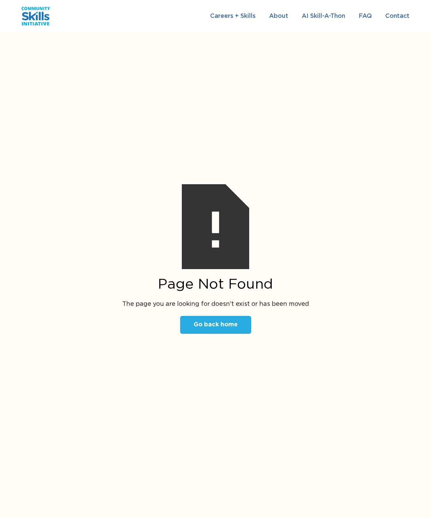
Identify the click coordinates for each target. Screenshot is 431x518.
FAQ (365, 16)
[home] (80, 16)
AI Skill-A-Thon (323, 16)
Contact (397, 16)
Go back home (216, 325)
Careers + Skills (233, 16)
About (278, 16)
